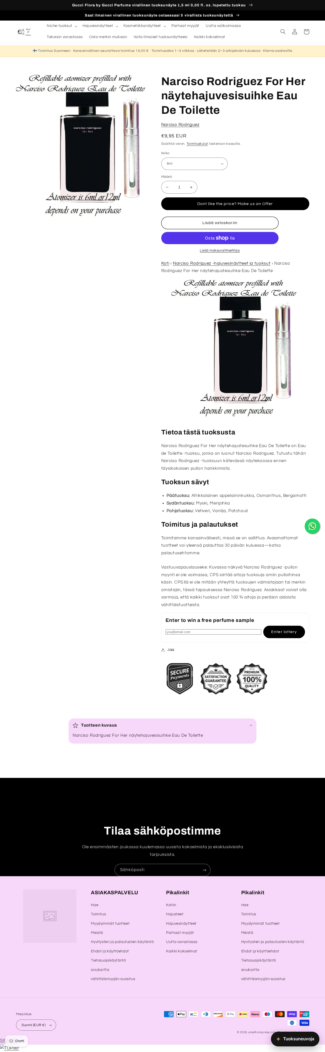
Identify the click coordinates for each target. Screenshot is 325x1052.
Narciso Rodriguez (180, 124)
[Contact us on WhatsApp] (312, 526)
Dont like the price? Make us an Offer (235, 204)
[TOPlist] (9, 1048)
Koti (165, 263)
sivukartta (100, 970)
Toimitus (98, 914)
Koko (165, 153)
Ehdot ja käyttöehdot (110, 951)
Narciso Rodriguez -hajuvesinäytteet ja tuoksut (221, 263)
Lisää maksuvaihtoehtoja (220, 250)
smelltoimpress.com (262, 1032)
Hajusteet (175, 914)
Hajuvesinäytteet (181, 923)
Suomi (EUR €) (33, 1025)
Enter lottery (284, 632)
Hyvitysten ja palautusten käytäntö (122, 942)
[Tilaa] (204, 870)
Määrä (166, 177)
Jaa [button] (170, 650)
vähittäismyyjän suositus (113, 979)
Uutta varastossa (182, 942)
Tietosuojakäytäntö (108, 960)
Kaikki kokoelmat (181, 951)
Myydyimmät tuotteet (110, 923)
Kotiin (171, 905)
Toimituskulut (197, 144)
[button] (61, 26)
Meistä (97, 933)
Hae (94, 905)
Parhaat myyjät (180, 933)
